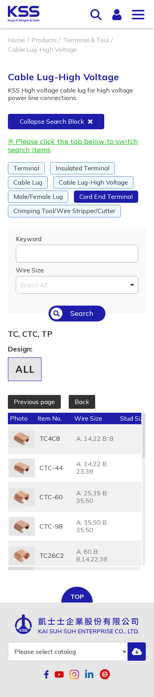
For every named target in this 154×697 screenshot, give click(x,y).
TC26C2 (51, 555)
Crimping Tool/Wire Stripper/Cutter (64, 211)
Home (16, 40)
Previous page (34, 402)
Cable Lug (27, 182)
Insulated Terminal (82, 168)
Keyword (28, 239)
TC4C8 (49, 438)
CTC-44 (51, 468)
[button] (77, 285)
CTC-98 (51, 526)
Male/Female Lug (38, 196)
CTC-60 (51, 497)
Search (82, 313)
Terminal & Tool (86, 40)
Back (82, 402)
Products (44, 40)
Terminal (26, 168)
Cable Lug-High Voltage (93, 182)
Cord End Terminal (106, 196)
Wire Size (30, 270)
